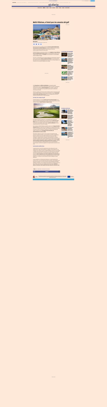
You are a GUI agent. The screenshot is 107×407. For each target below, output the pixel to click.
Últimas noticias (40, 7)
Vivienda (60, 7)
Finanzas (47, 7)
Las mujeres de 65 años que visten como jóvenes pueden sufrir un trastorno (36, 2)
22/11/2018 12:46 (35, 42)
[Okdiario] (53, 5)
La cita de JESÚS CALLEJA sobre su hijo (54, 2)
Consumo (63, 7)
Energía (50, 7)
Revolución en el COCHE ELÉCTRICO (64, 2)
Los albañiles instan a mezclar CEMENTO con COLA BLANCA (23, 2)
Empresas (44, 7)
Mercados (53, 7)
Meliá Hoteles (35, 41)
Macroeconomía (67, 7)
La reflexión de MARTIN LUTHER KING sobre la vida (45, 2)
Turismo (57, 7)
